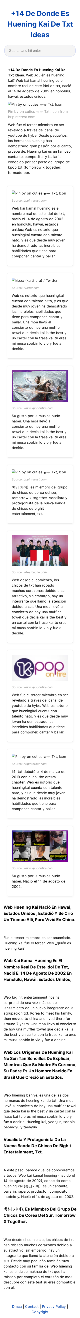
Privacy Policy (54, 1306)
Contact (32, 1306)
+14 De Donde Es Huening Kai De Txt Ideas (40, 24)
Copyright (40, 1312)
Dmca (17, 1306)
